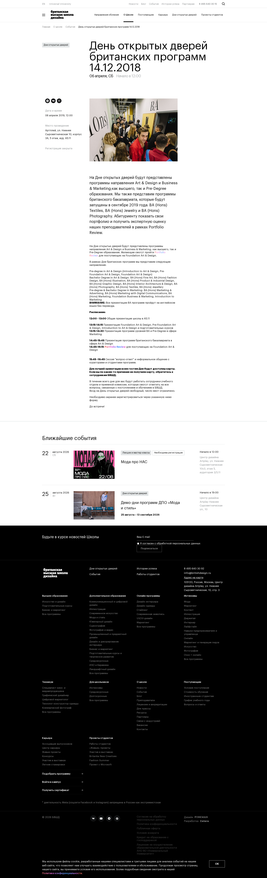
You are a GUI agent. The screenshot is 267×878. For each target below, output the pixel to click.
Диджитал (190, 618)
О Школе (128, 15)
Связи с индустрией (148, 721)
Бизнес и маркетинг (53, 610)
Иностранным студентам (199, 696)
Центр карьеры (51, 748)
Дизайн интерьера (147, 602)
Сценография (97, 626)
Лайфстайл (190, 626)
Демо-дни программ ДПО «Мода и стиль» (150, 505)
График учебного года (197, 700)
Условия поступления (196, 688)
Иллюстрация (97, 609)
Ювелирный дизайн (100, 621)
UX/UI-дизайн (145, 618)
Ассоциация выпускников (57, 744)
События (154, 4)
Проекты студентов (212, 15)
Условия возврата (148, 833)
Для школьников (99, 682)
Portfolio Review (115, 347)
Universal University (60, 4)
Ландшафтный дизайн (102, 669)
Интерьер (189, 622)
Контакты (142, 729)
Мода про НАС (134, 462)
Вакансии (142, 725)
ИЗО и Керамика (98, 665)
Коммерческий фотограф (56, 708)
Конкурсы (48, 756)
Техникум (47, 682)
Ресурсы (142, 713)
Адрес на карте (193, 577)
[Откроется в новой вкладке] (93, 818)
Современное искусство (103, 613)
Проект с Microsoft (100, 764)
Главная (46, 27)
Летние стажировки (53, 764)
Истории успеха (170, 4)
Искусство (190, 646)
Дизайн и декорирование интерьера (104, 643)
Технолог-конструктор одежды (60, 703)
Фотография (191, 651)
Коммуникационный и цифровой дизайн (108, 603)
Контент (189, 610)
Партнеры (143, 717)
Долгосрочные (98, 696)
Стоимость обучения (196, 692)
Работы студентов (148, 574)
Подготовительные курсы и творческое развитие (105, 655)
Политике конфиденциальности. (62, 873)
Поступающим (146, 15)
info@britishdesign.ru (197, 573)
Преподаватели (146, 700)
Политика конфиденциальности (157, 824)
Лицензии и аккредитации (152, 704)
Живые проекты (51, 752)
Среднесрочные (98, 661)
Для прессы (144, 708)
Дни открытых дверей (184, 15)
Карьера (163, 15)
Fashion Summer (99, 760)
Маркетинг (143, 622)
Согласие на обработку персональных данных (151, 818)
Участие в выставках (54, 760)
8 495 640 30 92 (194, 568)
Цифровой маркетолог (55, 699)
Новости (133, 4)
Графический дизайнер (55, 695)
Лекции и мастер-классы (136, 453)
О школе (57, 27)
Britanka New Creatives (103, 756)
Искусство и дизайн (53, 602)
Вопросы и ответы (195, 704)
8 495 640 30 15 (208, 4)
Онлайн (188, 638)
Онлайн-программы (148, 596)
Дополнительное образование (107, 596)
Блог (143, 4)
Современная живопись (150, 614)
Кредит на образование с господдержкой (152, 839)
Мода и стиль (97, 617)
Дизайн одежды (146, 606)
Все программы (51, 614)
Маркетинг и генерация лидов (201, 642)
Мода (187, 602)
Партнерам (188, 4)
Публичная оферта (148, 828)
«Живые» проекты (99, 748)
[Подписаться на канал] (47, 101)
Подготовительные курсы (57, 606)
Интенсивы (190, 596)
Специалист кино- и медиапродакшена (53, 689)
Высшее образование (55, 596)
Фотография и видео (101, 630)
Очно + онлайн (192, 655)
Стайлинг (142, 610)
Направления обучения (106, 15)
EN (43, 4)
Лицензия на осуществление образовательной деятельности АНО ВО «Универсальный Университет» (157, 849)
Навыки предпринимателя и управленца (200, 632)
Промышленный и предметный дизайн (107, 636)
